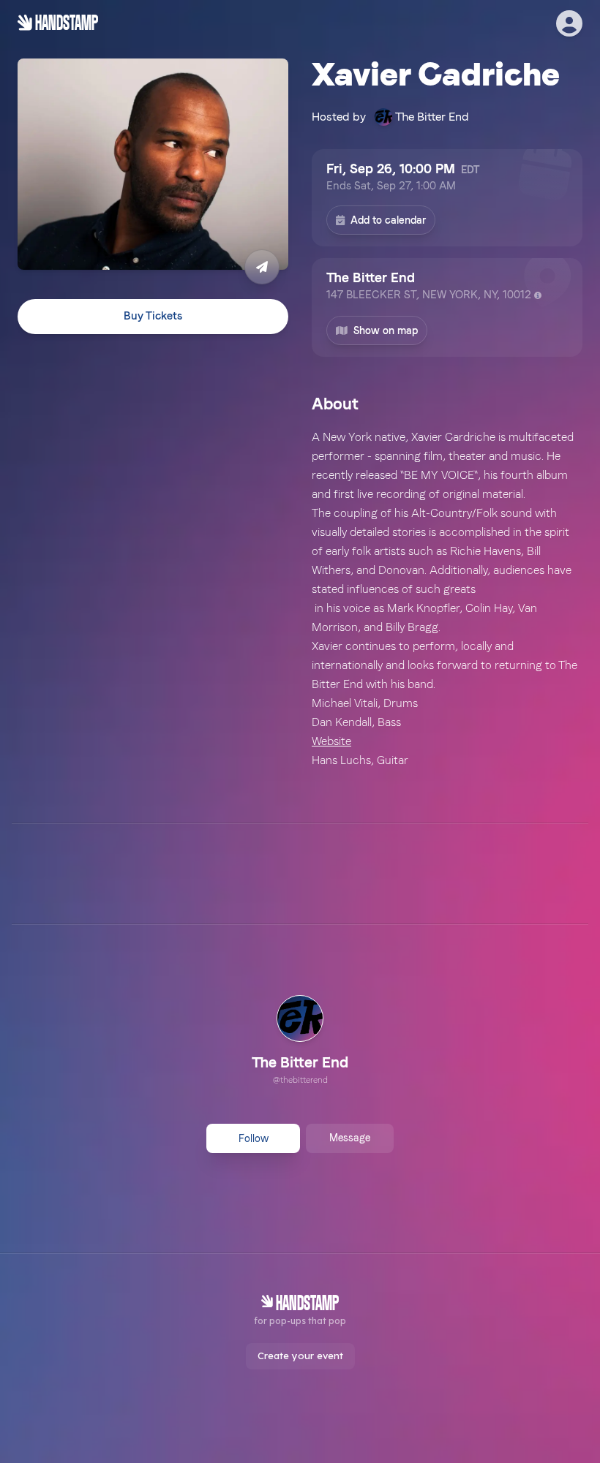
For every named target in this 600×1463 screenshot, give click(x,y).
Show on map (385, 330)
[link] (300, 1042)
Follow (254, 1138)
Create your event (300, 1355)
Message (349, 1137)
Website (331, 741)
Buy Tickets (153, 315)
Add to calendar (388, 220)
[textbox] (447, 599)
